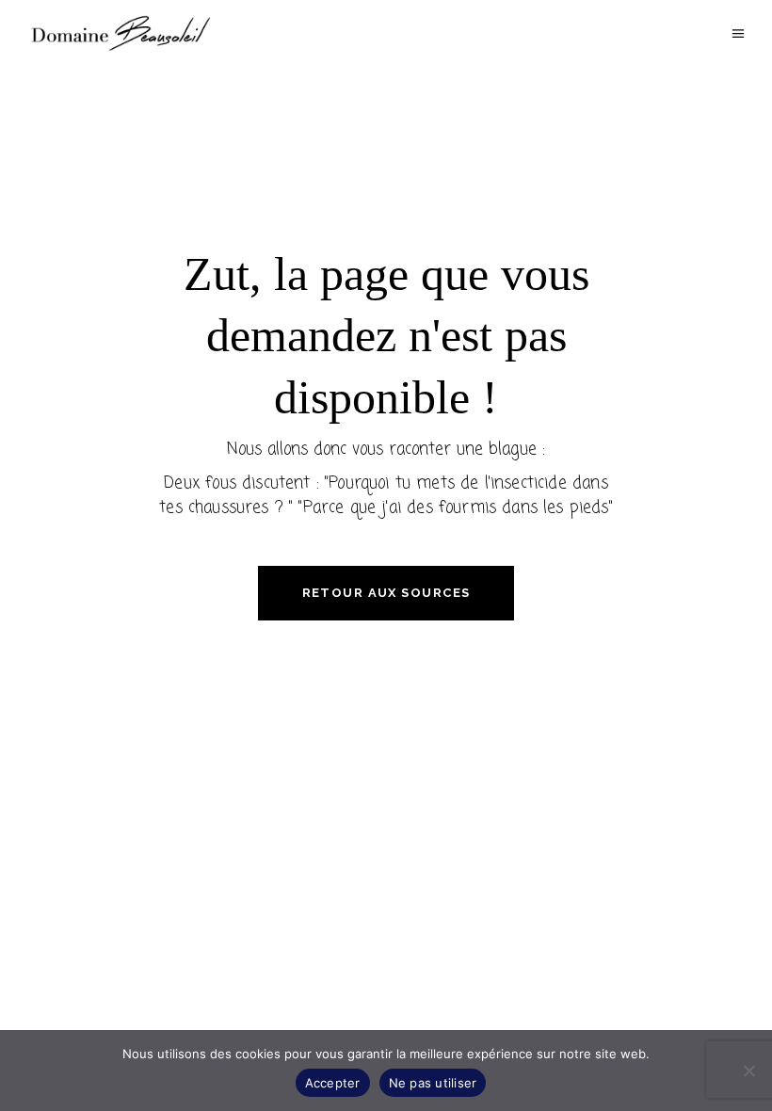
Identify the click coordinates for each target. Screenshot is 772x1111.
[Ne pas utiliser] (748, 1070)
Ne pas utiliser (433, 1082)
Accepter (333, 1082)
